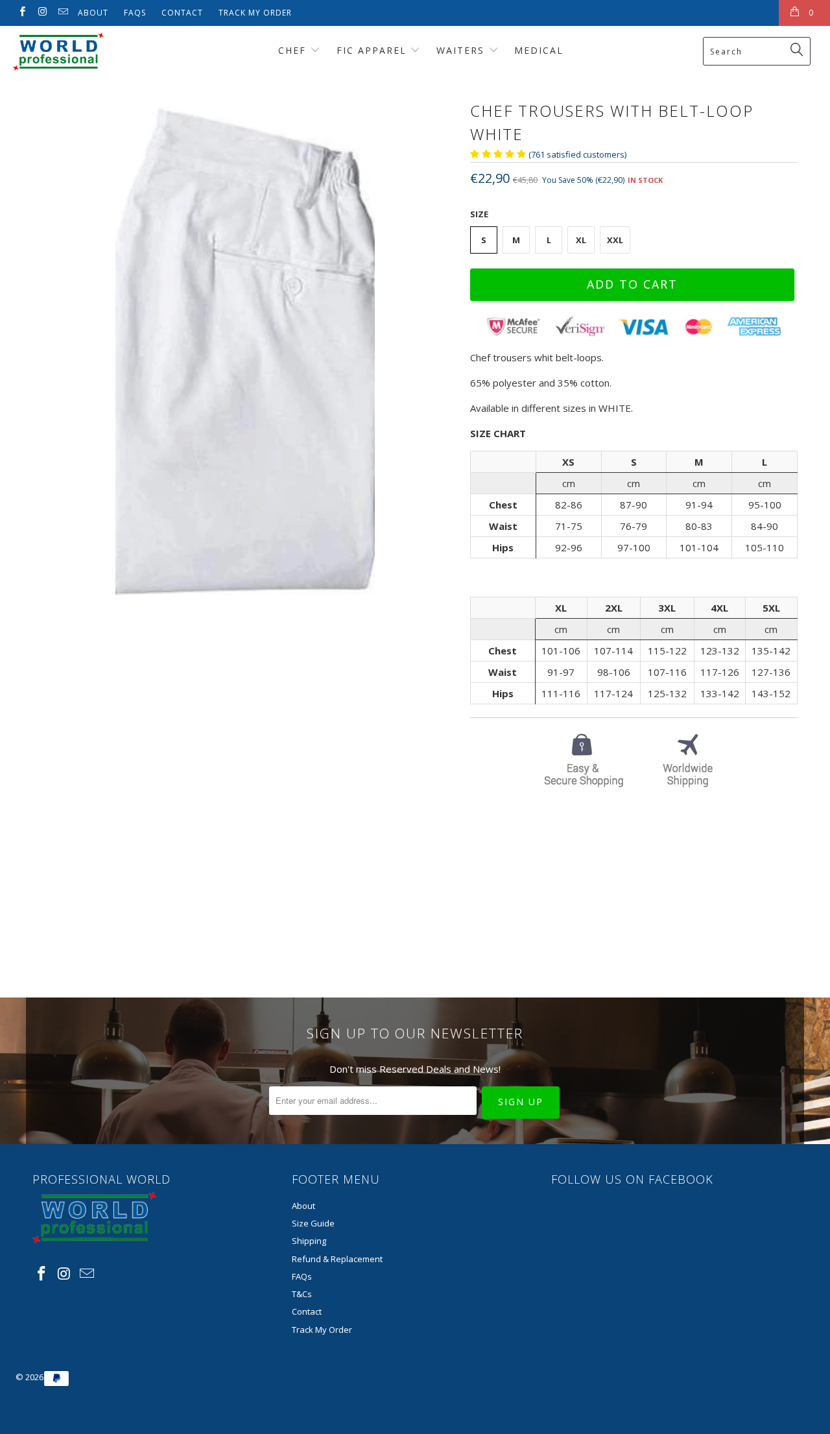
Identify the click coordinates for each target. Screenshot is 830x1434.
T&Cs (302, 1294)
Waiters (462, 50)
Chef (294, 50)
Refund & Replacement (337, 1259)
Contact (182, 12)
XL (581, 240)
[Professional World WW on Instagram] (41, 12)
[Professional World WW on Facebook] (21, 12)
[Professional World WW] (73, 51)
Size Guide (313, 1223)
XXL (615, 240)
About (93, 12)
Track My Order (255, 12)
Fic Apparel (373, 50)
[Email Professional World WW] (62, 12)
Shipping (309, 1241)
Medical (538, 50)
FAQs (135, 12)
